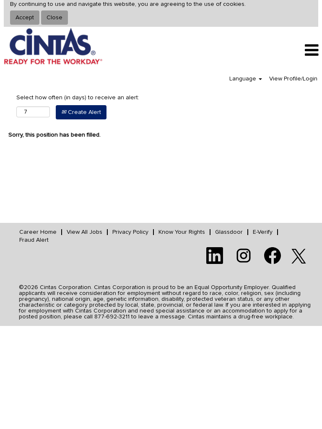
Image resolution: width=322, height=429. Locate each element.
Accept (25, 18)
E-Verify (263, 232)
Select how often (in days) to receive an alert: (77, 98)
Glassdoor (229, 232)
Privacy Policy (130, 232)
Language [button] (243, 79)
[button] (268, 50)
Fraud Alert (34, 240)
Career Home (38, 232)
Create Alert (83, 112)
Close (54, 18)
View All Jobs (84, 232)
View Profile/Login (293, 79)
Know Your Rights (181, 232)
